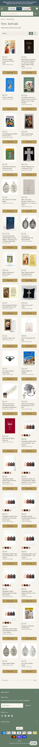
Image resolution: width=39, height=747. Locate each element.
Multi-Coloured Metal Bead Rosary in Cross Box (27, 405)
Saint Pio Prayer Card (8, 338)
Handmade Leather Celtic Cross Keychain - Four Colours (28, 443)
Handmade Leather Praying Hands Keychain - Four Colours (10, 593)
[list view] (35, 33)
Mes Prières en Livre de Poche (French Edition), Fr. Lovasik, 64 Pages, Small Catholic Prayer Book (28, 63)
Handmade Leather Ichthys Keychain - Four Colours (28, 593)
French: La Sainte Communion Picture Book (8, 61)
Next (34, 680)
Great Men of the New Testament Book (9, 167)
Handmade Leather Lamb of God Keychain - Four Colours (28, 555)
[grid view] (31, 33)
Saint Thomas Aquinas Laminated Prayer (27, 273)
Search (19, 741)
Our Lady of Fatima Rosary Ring (8, 372)
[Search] (35, 14)
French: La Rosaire (7, 97)
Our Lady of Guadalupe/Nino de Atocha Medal (27, 237)
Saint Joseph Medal (27, 134)
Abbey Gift (5, 275)
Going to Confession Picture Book (27, 626)
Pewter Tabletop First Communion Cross (27, 167)
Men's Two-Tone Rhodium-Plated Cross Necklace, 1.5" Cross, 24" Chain (29, 202)
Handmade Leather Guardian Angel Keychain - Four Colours (28, 518)
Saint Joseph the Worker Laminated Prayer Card (9, 306)
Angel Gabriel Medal (8, 663)
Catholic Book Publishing (27, 374)
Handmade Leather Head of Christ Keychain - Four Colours (9, 555)
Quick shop (10, 72)
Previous (5, 680)
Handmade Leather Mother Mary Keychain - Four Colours (9, 480)
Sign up (27, 705)
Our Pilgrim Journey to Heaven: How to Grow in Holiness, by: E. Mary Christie (28, 100)
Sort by (4, 33)
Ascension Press (6, 243)
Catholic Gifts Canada (7, 64)
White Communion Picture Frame (8, 273)
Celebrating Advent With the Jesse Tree (9, 134)
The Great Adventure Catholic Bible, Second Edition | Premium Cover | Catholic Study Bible (9, 238)
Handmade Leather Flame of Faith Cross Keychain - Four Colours (9, 518)
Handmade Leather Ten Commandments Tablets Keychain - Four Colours (28, 480)
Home (3, 19)
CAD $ (18, 728)
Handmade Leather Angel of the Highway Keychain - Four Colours (9, 630)
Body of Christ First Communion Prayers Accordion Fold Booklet (9, 405)
